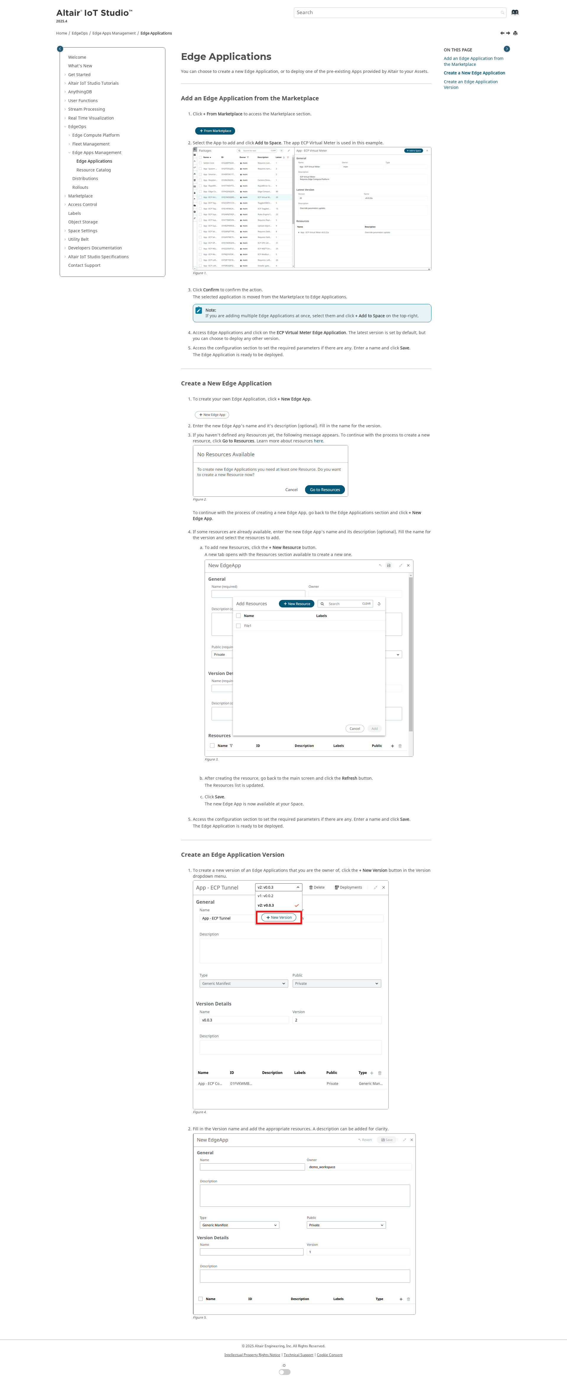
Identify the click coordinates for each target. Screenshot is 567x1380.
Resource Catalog (93, 170)
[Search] (501, 13)
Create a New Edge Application (474, 73)
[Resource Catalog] (508, 33)
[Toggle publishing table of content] (60, 49)
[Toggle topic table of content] (507, 49)
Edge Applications (156, 33)
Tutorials (93, 83)
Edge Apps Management (114, 33)
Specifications (98, 257)
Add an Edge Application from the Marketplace (474, 61)
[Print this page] (516, 33)
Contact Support (84, 265)
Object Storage (83, 222)
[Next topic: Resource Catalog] (508, 33)
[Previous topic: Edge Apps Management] (503, 33)
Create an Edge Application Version (471, 85)
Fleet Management (91, 144)
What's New (80, 66)
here (318, 441)
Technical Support (298, 1355)
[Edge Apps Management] (503, 33)
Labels (74, 213)
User (83, 101)
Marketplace (80, 196)
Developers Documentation (95, 248)
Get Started (79, 75)
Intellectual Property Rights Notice (252, 1355)
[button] (65, 58)
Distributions (85, 179)
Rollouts (80, 187)
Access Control (82, 205)
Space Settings (82, 231)
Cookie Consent (330, 1355)
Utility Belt (78, 239)
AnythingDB (80, 92)
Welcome (77, 57)
